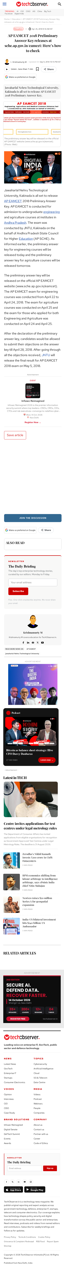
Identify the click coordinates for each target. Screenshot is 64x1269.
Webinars (38, 1103)
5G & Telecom (40, 1077)
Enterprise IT (10, 1073)
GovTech (8, 1068)
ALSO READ (15, 542)
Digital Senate (10, 1129)
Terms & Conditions (27, 1237)
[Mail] (33, 642)
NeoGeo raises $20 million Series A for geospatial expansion (37, 901)
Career (37, 1138)
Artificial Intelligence (43, 1068)
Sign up (50, 1168)
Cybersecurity (40, 1064)
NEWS (8, 1058)
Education (16, 19)
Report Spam (53, 1241)
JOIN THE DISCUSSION (32, 518)
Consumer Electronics (14, 1082)
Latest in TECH (15, 777)
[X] (37, 642)
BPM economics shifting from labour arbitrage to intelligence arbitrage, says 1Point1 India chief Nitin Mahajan (40, 880)
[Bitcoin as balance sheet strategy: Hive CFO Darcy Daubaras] (31, 731)
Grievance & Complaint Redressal (19, 1241)
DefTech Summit (12, 1134)
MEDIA (38, 1089)
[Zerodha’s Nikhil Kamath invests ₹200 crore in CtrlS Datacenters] (11, 860)
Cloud (36, 1073)
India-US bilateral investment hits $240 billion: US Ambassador (39, 923)
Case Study (9, 1112)
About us (38, 1125)
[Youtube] (42, 642)
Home (7, 19)
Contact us (39, 1129)
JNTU (46, 355)
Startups (8, 1077)
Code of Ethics (41, 1143)
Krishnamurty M (20, 62)
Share (50, 69)
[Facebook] (23, 642)
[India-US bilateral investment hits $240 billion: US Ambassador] (11, 926)
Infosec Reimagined (13, 1125)
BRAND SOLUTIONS (17, 1119)
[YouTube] (24, 1181)
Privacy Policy (10, 1237)
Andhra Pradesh (15, 223)
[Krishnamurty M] (7, 62)
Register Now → (33, 422)
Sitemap (7, 1246)
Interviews (9, 1099)
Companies (39, 1112)
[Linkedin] (28, 642)
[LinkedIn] (18, 1181)
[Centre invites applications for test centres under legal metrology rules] (31, 799)
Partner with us (41, 1134)
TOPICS (39, 1058)
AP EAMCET (13, 201)
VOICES (9, 1089)
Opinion (8, 1094)
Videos (37, 1094)
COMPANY (40, 1119)
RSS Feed (40, 1241)
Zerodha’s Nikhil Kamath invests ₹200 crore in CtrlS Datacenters (37, 857)
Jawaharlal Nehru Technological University (22, 653)
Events (7, 1138)
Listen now (46, 760)
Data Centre (39, 1082)
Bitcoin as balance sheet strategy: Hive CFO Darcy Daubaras (29, 752)
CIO (6, 1103)
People (37, 1108)
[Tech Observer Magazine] (32, 4)
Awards (7, 1143)
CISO (6, 1108)
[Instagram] (30, 1181)
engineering (51, 212)
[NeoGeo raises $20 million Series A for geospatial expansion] (11, 904)
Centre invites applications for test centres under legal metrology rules (30, 825)
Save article (15, 435)
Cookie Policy (44, 1237)
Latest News (10, 1064)
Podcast (38, 1099)
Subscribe (18, 591)
